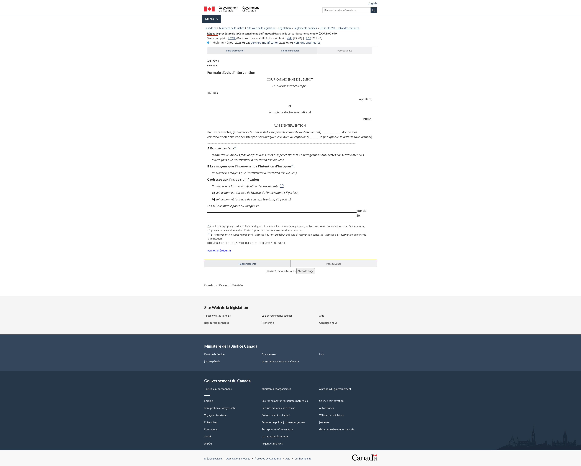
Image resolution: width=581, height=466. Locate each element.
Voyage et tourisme (215, 415)
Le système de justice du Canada (280, 361)
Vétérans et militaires (331, 415)
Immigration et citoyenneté (220, 408)
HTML (232, 38)
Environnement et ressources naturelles (285, 401)
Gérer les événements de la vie (336, 429)
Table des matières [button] (289, 50)
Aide (321, 315)
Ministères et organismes (276, 389)
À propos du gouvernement (335, 389)
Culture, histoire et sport (276, 415)
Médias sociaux (213, 458)
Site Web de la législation (261, 28)
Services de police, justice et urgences (283, 422)
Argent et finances (272, 443)
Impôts (208, 443)
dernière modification (265, 42)
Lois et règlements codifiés (277, 315)
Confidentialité (303, 458)
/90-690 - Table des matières (339, 28)
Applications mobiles (238, 458)
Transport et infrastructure (277, 429)
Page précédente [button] (234, 50)
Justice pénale (212, 361)
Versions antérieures (307, 42)
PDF (308, 38)
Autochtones (326, 408)
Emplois (208, 401)
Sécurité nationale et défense (278, 408)
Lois (321, 354)
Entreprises (210, 422)
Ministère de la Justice (231, 28)
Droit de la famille (214, 354)
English (372, 3)
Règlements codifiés (305, 28)
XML (289, 38)
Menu (213, 19)
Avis (288, 458)
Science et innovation (331, 401)
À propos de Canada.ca (268, 458)
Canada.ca (210, 28)
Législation (284, 28)
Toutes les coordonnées (218, 389)
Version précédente (219, 250)
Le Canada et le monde (275, 436)
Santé (207, 436)
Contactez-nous (328, 322)
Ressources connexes (216, 322)
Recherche (268, 322)
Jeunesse (324, 422)
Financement (269, 354)
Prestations (210, 429)
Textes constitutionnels (217, 315)
